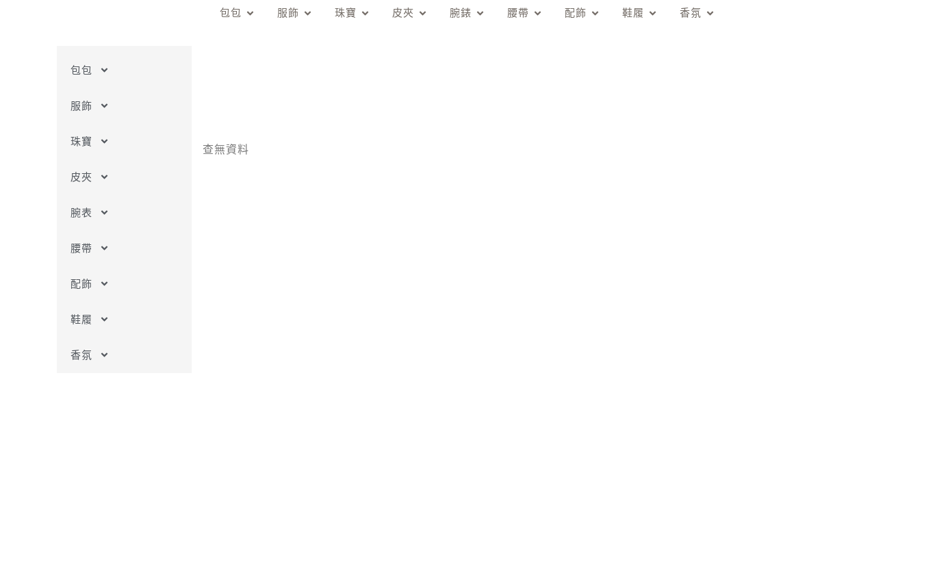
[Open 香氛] (710, 13)
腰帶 (81, 248)
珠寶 (81, 141)
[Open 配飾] (595, 13)
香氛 (81, 355)
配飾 (81, 284)
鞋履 (81, 319)
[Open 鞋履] (653, 13)
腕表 (81, 212)
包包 (81, 70)
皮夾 (81, 177)
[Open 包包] (250, 13)
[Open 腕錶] (480, 13)
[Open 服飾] (308, 13)
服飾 (81, 106)
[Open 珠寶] (365, 13)
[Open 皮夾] (423, 13)
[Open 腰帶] (538, 13)
